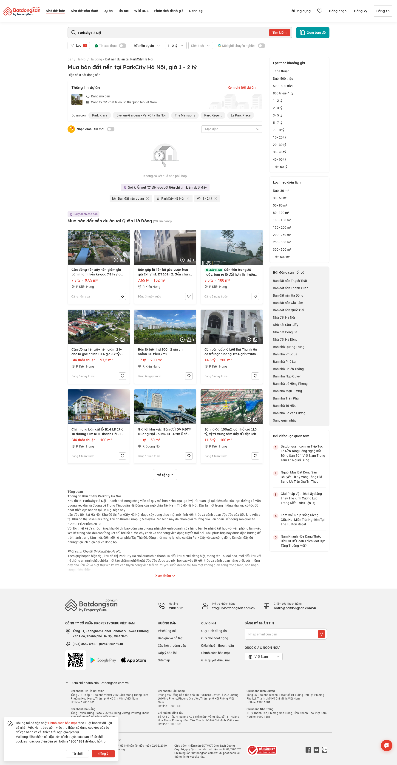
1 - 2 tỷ (277, 100)
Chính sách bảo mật (215, 653)
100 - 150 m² (282, 220)
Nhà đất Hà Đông (285, 339)
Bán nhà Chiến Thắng (288, 369)
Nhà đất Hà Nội (284, 317)
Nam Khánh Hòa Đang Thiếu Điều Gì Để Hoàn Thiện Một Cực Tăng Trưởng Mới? (303, 541)
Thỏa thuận (281, 71)
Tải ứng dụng (300, 11)
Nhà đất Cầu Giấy (285, 325)
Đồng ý (103, 753)
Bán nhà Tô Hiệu (284, 405)
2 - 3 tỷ (277, 108)
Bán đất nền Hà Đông (288, 295)
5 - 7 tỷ (277, 122)
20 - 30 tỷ (279, 144)
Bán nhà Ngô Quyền (287, 376)
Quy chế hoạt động (214, 638)
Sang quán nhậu (285, 420)
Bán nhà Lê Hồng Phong (290, 383)
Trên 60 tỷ (280, 166)
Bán (70, 59)
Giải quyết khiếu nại (215, 660)
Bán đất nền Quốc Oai (288, 310)
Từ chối (77, 753)
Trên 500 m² (281, 257)
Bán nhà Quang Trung (288, 347)
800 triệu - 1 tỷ (283, 93)
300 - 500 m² (282, 249)
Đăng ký (360, 11)
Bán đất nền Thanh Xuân (290, 288)
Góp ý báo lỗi (167, 653)
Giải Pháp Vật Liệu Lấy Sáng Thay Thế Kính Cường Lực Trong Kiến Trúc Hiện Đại (301, 498)
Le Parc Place (240, 115)
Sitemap (164, 660)
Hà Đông (96, 59)
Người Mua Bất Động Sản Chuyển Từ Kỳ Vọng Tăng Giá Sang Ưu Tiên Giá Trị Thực (301, 477)
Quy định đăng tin (214, 631)
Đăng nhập (337, 11)
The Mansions (185, 115)
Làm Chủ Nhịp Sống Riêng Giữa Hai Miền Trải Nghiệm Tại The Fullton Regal (303, 519)
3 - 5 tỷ (277, 115)
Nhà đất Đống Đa (285, 332)
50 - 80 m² (280, 205)
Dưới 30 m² (281, 190)
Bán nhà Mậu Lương (287, 391)
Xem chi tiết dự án (242, 87)
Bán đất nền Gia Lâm (288, 302)
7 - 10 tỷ (278, 130)
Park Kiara (99, 115)
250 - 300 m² (282, 242)
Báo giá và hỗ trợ (170, 638)
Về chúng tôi (167, 631)
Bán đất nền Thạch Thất (290, 280)
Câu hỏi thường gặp (172, 645)
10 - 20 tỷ (279, 137)
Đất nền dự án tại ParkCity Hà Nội (129, 59)
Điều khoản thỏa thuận (217, 645)
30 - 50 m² (280, 198)
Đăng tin (383, 11)
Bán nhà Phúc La (285, 354)
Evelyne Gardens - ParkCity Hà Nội (141, 115)
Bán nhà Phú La (284, 361)
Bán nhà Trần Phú (286, 398)
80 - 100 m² (281, 212)
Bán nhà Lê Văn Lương (289, 413)
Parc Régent (213, 115)
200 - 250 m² (282, 234)
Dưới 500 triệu (283, 78)
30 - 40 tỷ (279, 152)
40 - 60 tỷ (279, 159)
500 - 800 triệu (283, 86)
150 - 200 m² (282, 227)
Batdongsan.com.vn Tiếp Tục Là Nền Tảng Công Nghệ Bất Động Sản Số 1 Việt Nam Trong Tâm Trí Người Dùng (303, 453)
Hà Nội (81, 59)
